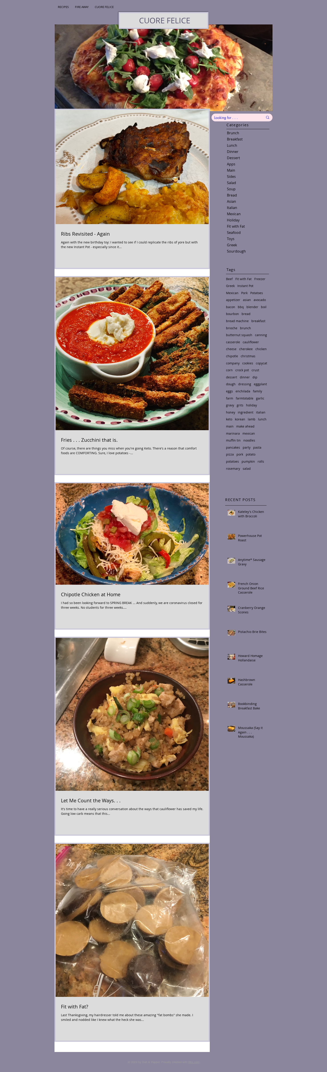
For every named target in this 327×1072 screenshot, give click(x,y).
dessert (231, 377)
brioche (231, 328)
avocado (260, 300)
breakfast (258, 321)
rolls (261, 461)
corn (229, 370)
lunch (262, 419)
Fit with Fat (243, 279)
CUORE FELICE (164, 20)
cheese (231, 349)
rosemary (233, 468)
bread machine (237, 321)
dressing (244, 384)
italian (260, 412)
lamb (251, 419)
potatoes (232, 461)
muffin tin (233, 440)
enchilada (243, 391)
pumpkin (248, 461)
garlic (260, 398)
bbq (241, 307)
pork (239, 454)
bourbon (232, 314)
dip (254, 377)
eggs (229, 391)
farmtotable (244, 398)
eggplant (260, 384)
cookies (247, 363)
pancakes (233, 447)
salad (247, 468)
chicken (261, 349)
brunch (245, 328)
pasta (257, 447)
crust (255, 370)
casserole (233, 342)
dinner (245, 377)
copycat (261, 363)
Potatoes (256, 293)
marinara (233, 433)
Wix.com (194, 1062)
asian (247, 300)
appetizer (233, 300)
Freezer (259, 279)
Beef (229, 279)
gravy (230, 405)
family (257, 391)
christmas (248, 356)
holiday (251, 405)
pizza (230, 454)
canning (261, 335)
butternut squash (239, 335)
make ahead (245, 426)
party (246, 447)
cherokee (246, 349)
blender (252, 307)
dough (231, 384)
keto (229, 419)
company (233, 363)
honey (230, 412)
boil (263, 307)
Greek (230, 286)
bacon (230, 307)
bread (246, 314)
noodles (249, 440)
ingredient (245, 412)
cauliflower (251, 342)
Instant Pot (245, 286)
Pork (244, 293)
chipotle (232, 356)
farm (229, 398)
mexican (248, 433)
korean (240, 419)
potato (250, 454)
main (230, 426)
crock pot (242, 370)
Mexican (232, 293)
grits (240, 405)
